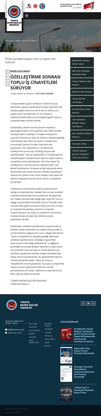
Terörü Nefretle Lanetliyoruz (78, 100)
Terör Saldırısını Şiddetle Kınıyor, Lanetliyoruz (79, 123)
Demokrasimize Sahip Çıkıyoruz (81, 111)
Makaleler (49, 329)
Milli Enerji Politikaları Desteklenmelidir (81, 73)
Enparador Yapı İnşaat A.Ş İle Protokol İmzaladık (84, 351)
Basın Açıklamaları (34, 341)
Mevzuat (48, 335)
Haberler (32, 337)
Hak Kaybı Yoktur (79, 144)
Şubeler (32, 333)
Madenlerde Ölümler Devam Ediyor (80, 62)
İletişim (48, 345)
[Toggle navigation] (26, 16)
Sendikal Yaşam (48, 324)
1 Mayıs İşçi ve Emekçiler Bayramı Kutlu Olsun (84, 390)
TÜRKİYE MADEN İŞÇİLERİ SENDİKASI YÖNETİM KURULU (80, 154)
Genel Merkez (35, 330)
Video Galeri (50, 339)
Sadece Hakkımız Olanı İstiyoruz (81, 83)
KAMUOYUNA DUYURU (82, 92)
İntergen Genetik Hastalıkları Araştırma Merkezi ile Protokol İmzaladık (84, 372)
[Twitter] (7, 78)
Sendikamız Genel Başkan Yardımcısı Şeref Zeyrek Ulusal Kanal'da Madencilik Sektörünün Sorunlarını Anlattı (84, 335)
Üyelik (47, 342)
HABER (17, 41)
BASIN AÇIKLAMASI (29, 41)
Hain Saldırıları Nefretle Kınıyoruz (82, 135)
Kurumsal (33, 327)
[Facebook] (7, 72)
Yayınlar (48, 332)
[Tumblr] (7, 83)
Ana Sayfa (9, 41)
